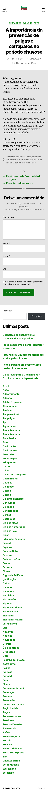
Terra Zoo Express (13, 752)
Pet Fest (7, 672)
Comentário (9, 217)
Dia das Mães (10, 522)
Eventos (27, 23)
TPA (5, 756)
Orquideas (9, 651)
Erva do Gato (10, 551)
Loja (5, 627)
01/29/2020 (35, 58)
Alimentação (10, 406)
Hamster (8, 587)
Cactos (7, 466)
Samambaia (10, 728)
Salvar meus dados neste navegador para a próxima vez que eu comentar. (24, 283)
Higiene (7, 603)
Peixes (6, 668)
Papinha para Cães (13, 659)
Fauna (6, 563)
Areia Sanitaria (11, 430)
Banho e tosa (10, 450)
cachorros (20, 156)
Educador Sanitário (14, 539)
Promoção (9, 700)
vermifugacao (11, 764)
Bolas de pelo (10, 458)
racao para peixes (13, 704)
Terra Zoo (18, 58)
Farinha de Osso (12, 559)
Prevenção (9, 692)
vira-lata (21, 162)
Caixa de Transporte (14, 474)
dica (21, 159)
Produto (7, 696)
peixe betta (9, 664)
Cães (6, 470)
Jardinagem (10, 623)
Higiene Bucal (11, 611)
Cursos (7, 514)
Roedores (8, 720)
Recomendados (12, 716)
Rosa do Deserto (12, 724)
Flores (6, 571)
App (5, 422)
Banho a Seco (10, 446)
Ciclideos (8, 486)
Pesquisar (7, 310)
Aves (5, 442)
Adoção (7, 398)
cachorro (10, 156)
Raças (6, 712)
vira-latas (30, 162)
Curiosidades (10, 510)
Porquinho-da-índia (14, 688)
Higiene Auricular (13, 607)
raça (39, 159)
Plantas (7, 684)
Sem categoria (11, 736)
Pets (36, 23)
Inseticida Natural (13, 619)
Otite (5, 655)
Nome (6, 243)
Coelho (7, 490)
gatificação (9, 579)
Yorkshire (8, 772)
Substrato (8, 744)
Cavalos (7, 482)
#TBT (6, 386)
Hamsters (8, 591)
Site (4, 269)
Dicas (6, 535)
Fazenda (8, 567)
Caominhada (10, 478)
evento (33, 159)
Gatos (6, 583)
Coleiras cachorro (13, 498)
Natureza (8, 631)
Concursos (9, 502)
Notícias (7, 635)
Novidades (9, 639)
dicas (26, 159)
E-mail (6, 256)
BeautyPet (9, 454)
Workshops (9, 768)
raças (9, 162)
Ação (6, 390)
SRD (14, 162)
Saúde (6, 732)
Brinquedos (9, 462)
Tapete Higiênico (12, 748)
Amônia (7, 410)
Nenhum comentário (26, 63)
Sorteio (7, 740)
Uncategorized (11, 760)
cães (29, 156)
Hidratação (9, 599)
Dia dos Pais (10, 531)
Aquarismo (9, 426)
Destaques (15, 23)
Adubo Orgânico (12, 402)
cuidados (36, 156)
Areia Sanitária (11, 434)
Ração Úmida (10, 708)
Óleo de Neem (11, 647)
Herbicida (8, 595)
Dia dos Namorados (14, 527)
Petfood (7, 676)
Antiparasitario (11, 414)
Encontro (8, 543)
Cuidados (8, 506)
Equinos (7, 547)
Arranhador (9, 438)
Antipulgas (9, 418)
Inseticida (8, 615)
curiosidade (12, 159)
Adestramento (11, 394)
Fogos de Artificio (13, 575)
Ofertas (7, 643)
